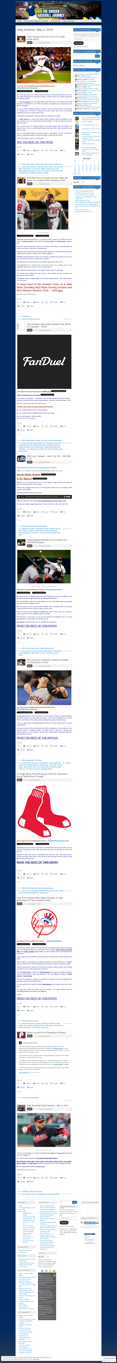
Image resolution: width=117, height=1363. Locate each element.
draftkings (43, 168)
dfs (32, 168)
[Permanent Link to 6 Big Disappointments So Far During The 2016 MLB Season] (22, 545)
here (60, 290)
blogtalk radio (38, 530)
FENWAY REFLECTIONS (25, 1290)
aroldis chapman (48, 650)
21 (94, 168)
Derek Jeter (26, 972)
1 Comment (68, 763)
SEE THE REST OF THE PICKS (35, 142)
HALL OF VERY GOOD (25, 1341)
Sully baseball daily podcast (52, 1194)
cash (55, 166)
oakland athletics (27, 766)
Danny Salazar (24, 119)
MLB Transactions (85, 187)
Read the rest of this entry (26, 294)
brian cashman (57, 650)
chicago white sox (44, 762)
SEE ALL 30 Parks (24, 1299)
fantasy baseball (23, 170)
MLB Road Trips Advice (29, 1227)
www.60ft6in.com (23, 451)
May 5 (29, 42)
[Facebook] (84, 1209)
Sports (86, 1239)
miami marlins (52, 764)
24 (79, 170)
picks (27, 172)
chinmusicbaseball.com (53, 589)
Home (19, 21)
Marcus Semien (21, 1163)
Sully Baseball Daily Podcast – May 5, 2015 (47, 1105)
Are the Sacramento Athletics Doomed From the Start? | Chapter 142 (47, 1247)
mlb (51, 170)
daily (58, 166)
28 (94, 170)
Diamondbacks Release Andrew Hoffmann (86, 204)
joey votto (43, 652)
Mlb (93, 1239)
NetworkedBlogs (88, 1234)
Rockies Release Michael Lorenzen (84, 195)
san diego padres (44, 766)
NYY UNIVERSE (23, 1347)
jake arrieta (43, 532)
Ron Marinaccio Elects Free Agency (84, 193)
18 (82, 168)
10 (79, 166)
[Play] (19, 497)
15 (98, 166)
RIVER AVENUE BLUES (25, 1349)
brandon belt (32, 166)
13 (90, 166)
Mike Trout (46, 170)
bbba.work (31, 530)
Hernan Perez (58, 1161)
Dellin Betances (61, 949)
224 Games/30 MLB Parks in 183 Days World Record (28, 1233)
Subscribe (64, 1222)
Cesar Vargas (67, 1161)
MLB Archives (68, 21)
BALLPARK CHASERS (25, 1279)
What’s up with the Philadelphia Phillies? (46, 1032)
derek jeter (57, 1025)
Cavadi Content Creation (30, 1042)
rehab (37, 766)
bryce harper (46, 530)
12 (86, 166)
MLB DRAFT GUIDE (24, 1345)
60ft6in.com (46, 391)
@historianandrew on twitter (46, 890)
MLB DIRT (21, 1343)
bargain (24, 166)
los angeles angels (32, 764)
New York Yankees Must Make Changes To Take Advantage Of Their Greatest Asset (40, 899)
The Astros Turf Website (25, 1350)
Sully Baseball (40, 1194)
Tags (42, 1270)
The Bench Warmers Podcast (27, 1263)
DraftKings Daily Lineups (88, 143)
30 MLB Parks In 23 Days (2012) (91, 128)
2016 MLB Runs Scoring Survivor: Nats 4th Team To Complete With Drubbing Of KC (47, 179)
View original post (24, 1072)
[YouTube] (90, 1213)
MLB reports (87, 1236)
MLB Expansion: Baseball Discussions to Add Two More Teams (90, 149)
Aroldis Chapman (28, 951)
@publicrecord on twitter (28, 528)
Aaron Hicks (28, 976)
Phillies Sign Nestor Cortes (82, 200)
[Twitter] (96, 1209)
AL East (56, 890)
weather (47, 172)
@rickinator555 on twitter (41, 528)
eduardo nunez (50, 168)
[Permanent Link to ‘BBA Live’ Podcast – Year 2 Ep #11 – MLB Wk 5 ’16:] (22, 462)
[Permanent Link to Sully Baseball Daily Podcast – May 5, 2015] (22, 1111)
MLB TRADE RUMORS (25, 1250)
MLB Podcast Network (41, 526)
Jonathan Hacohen (44, 42)
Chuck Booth (53, 530)
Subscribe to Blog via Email (67, 1207)
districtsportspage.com (25, 532)
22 (98, 168)
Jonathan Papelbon (27, 241)
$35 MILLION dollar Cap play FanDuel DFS (33, 443)
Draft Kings (37, 168)
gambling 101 (39, 164)
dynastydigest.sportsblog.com (27, 88)
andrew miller (52, 1023)
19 (86, 168)
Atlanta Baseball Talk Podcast (27, 1259)
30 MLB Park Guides (28, 1229)
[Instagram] (84, 1213)
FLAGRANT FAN (23, 1336)
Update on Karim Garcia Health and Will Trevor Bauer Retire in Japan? (48, 1236)
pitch (34, 766)
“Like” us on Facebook (89, 1202)
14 (94, 166)
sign (24, 768)
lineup (38, 170)
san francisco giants (55, 766)
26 (86, 170)
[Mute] (64, 497)
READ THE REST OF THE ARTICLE (37, 737)
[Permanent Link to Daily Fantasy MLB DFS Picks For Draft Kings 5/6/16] (22, 42)
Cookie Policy (36, 1359)
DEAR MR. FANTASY (24, 1330)
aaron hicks (37, 1023)
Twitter (98, 19)
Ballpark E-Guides (24, 1281)
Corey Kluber (50, 1153)
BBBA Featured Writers (28, 164)
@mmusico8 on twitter (28, 650)
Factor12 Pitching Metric (36, 447)
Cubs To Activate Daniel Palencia (84, 191)
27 (90, 170)
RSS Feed (85, 19)
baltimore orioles (26, 762)
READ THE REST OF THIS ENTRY (37, 625)
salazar (39, 172)
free (60, 762)
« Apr (74, 173)
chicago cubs (34, 762)
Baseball (90, 1239)
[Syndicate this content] (75, 187)
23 (75, 170)
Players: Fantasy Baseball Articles (52, 164)
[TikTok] (96, 1213)
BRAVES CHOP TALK (25, 1288)
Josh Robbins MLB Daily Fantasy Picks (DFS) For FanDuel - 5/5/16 (44, 449)
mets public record (51, 532)
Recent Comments (54, 1270)
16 (75, 168)
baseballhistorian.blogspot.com (58, 840)
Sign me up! (78, 43)
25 (82, 170)
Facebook (91, 19)
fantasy (57, 168)
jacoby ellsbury (32, 170)
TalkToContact (23, 1252)
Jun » (78, 173)
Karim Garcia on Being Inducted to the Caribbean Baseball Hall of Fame (86, 103)
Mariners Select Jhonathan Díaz (84, 211)
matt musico (49, 652)
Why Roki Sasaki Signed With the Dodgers (86, 88)
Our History (56, 21)
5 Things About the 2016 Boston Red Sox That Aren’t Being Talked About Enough (42, 775)
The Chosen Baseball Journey (36, 21)
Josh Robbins (22, 449)
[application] (44, 497)
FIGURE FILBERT (23, 1334)
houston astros (35, 532)
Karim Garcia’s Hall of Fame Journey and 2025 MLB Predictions (47, 1231)
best (27, 166)
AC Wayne (52, 528)
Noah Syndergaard (25, 102)
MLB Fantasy (55, 170)
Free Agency (38, 760)
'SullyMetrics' (25, 1191)
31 (79, 171)
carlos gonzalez (49, 166)
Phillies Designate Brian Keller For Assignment (87, 202)
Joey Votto (20, 622)
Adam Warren (47, 984)
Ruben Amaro (58, 1048)
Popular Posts (50, 1270)
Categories (54, 1275)
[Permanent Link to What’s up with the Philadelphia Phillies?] (22, 1038)
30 (75, 171)
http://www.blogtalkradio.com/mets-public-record (52, 501)
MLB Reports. (41, 1166)
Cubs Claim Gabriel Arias (82, 209)
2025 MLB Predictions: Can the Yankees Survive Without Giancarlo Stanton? (48, 1214)
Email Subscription (82, 30)
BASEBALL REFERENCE (25, 1282)
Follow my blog (89, 1242)
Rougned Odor (33, 172)
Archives (46, 1270)
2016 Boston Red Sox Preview (30, 890)
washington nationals (46, 768)
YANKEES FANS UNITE (25, 1352)
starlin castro (45, 1027)
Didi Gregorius (45, 972)
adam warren (44, 1023)
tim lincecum (37, 768)
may (41, 170)
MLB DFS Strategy (87, 121)
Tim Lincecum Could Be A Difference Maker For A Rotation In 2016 (47, 661)
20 (90, 168)
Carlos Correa (39, 1161)
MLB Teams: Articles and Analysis (44, 888)
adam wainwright (38, 650)
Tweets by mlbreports (79, 65)
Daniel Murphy (61, 241)
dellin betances (36, 652)
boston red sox (44, 892)
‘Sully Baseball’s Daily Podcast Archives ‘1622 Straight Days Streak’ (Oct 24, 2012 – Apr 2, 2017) (29, 1220)
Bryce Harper (50, 241)
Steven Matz (61, 1153)
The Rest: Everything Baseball (30, 1020)
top (43, 172)
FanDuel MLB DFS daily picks (52, 447)
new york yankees (36, 1027)
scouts (20, 768)
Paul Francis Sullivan (45, 1109)
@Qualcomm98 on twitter (39, 445)
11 (82, 166)
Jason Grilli (58, 1064)
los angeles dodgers (43, 764)
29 (98, 170)
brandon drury (40, 166)
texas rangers (29, 768)
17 (79, 168)
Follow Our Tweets (83, 61)
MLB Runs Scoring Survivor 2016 (30, 319)
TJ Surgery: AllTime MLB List (90, 125)
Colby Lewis (33, 1163)
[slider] (68, 496)
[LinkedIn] (90, 1209)
